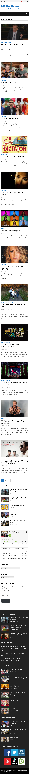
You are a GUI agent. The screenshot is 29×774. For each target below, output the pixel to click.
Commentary (4, 42)
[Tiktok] (27, 1)
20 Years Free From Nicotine (17, 505)
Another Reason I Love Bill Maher (12, 45)
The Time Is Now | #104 (15, 700)
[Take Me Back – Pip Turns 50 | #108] (5, 669)
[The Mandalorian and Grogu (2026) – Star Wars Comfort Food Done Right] (5, 634)
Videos (9, 42)
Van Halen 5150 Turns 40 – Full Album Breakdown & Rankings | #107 (19, 677)
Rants (2, 154)
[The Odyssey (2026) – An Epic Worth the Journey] (5, 490)
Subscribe (5, 601)
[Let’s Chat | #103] (5, 709)
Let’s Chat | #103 (14, 708)
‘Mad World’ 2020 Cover (9, 83)
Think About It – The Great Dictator (13, 157)
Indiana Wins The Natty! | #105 (17, 693)
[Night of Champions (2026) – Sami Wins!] (5, 521)
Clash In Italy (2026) (15, 737)
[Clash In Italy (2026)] (5, 737)
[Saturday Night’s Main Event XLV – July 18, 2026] (5, 513)
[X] (24, 1)
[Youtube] (22, 1)
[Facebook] (20, 1)
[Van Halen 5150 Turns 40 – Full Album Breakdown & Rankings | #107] (5, 677)
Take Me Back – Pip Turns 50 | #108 (18, 669)
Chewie (3, 653)
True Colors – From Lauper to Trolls (13, 119)
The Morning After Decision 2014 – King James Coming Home (14, 462)
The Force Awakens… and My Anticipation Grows (10, 346)
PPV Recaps (3, 380)
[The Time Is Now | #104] (5, 701)
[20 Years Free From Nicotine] (5, 505)
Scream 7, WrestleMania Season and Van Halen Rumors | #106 (19, 685)
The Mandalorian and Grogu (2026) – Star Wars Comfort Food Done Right (18, 634)
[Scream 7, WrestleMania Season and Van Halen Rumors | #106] (5, 685)
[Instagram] (26, 1)
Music (2, 80)
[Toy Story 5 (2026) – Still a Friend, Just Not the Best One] (5, 497)
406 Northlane (10, 6)
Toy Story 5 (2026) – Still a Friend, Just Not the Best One (18, 498)
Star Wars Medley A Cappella (10, 231)
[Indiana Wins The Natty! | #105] (5, 693)
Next (13, 481)
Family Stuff (4, 302)
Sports (6, 458)
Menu (4, 14)
